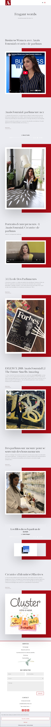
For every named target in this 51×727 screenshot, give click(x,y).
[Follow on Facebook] (23, 710)
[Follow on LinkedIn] (28, 710)
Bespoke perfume (25, 649)
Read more (7, 127)
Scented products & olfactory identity (25, 652)
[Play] (10, 138)
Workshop (25, 655)
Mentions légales (29, 725)
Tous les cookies (25, 718)
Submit (40, 693)
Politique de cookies (22, 725)
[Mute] (37, 137)
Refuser (25, 722)
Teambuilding (25, 658)
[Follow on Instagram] (25, 710)
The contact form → (25, 706)
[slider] (40, 137)
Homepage (25, 647)
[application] (25, 137)
